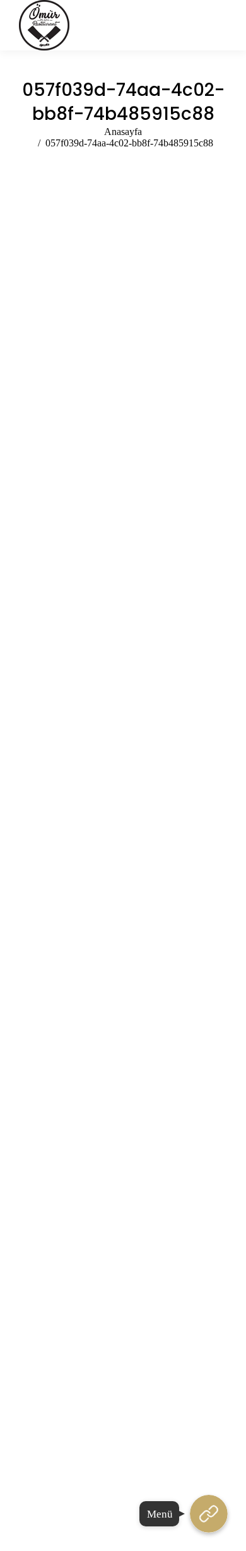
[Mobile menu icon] (220, 25)
